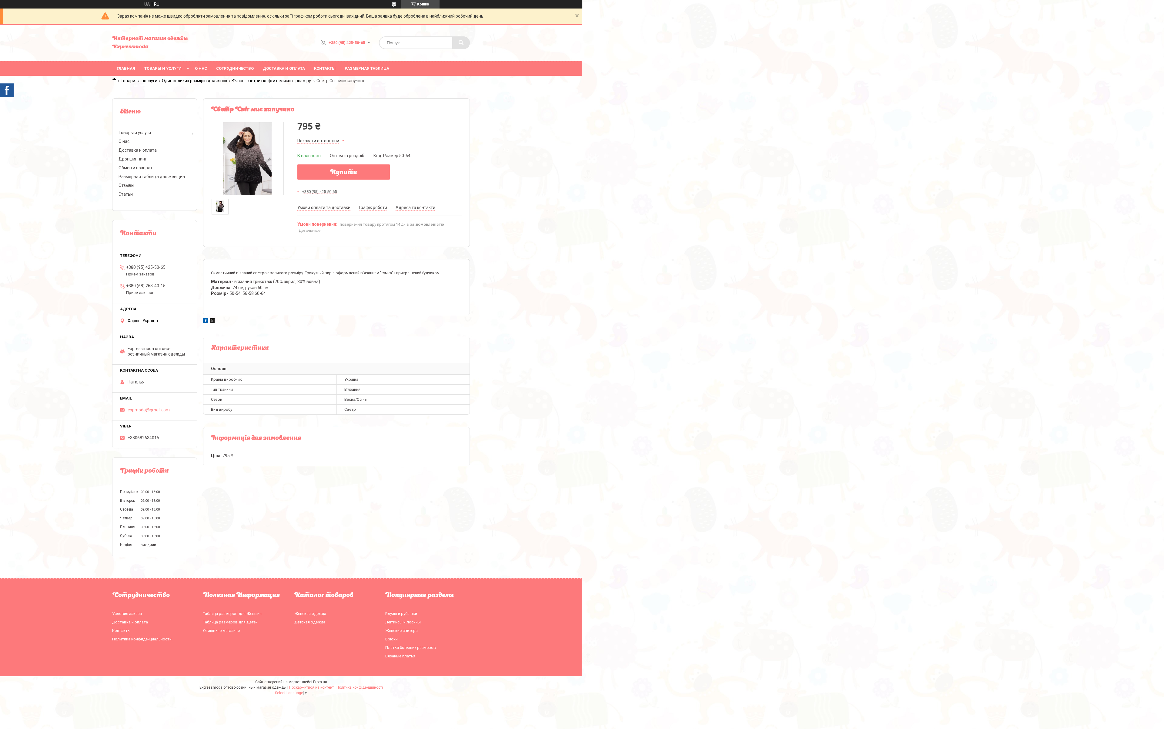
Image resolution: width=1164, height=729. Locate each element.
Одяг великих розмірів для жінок (194, 80)
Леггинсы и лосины (403, 622)
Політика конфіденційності (359, 687)
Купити (343, 173)
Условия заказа (127, 613)
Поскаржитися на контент (311, 687)
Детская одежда (309, 622)
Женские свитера (401, 630)
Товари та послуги (139, 80)
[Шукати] (461, 42)
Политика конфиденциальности (142, 639)
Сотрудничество (235, 68)
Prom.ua (320, 682)
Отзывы (126, 185)
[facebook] (205, 321)
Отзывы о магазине (221, 630)
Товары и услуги (163, 68)
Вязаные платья (400, 656)
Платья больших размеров (410, 647)
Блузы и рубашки (401, 613)
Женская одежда (310, 613)
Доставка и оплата (284, 68)
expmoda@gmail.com (149, 409)
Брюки (391, 639)
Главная (126, 68)
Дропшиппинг (133, 159)
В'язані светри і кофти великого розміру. (272, 80)
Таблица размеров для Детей (230, 622)
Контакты (325, 68)
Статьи (126, 194)
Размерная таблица (367, 68)
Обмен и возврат (135, 167)
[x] (212, 321)
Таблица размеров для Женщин (232, 613)
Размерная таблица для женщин (152, 176)
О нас (201, 68)
